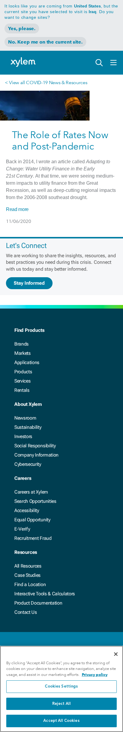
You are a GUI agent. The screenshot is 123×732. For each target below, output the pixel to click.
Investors (23, 436)
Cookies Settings (61, 686)
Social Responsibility (35, 446)
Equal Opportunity (32, 520)
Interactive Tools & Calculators (44, 594)
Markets (22, 353)
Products (23, 372)
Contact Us (25, 612)
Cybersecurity (27, 464)
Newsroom (25, 418)
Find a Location (30, 584)
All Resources (27, 566)
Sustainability (27, 427)
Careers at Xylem (31, 492)
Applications (26, 362)
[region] (61, 689)
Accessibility (26, 510)
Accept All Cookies (61, 721)
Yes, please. (22, 28)
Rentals (22, 390)
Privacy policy (94, 674)
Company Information (36, 455)
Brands (21, 344)
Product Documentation (38, 603)
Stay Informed (29, 283)
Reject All (61, 704)
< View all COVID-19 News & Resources (46, 82)
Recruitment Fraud (33, 538)
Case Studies (27, 575)
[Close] (115, 654)
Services (22, 381)
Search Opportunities (35, 501)
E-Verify (22, 529)
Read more (17, 209)
